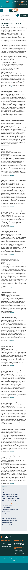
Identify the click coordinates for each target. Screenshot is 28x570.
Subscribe (24, 15)
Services (7, 19)
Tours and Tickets (6, 507)
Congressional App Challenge (9, 524)
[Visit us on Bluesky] (2, 3)
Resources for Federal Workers (9, 520)
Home (2, 19)
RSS (14, 560)
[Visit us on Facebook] (2, 4)
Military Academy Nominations (9, 516)
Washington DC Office (6, 540)
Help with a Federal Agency (8, 489)
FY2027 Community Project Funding (10, 494)
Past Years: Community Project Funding (13, 20)
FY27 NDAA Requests (7, 505)
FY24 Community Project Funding (9, 500)
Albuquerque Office (19, 540)
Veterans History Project (7, 522)
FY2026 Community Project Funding (10, 496)
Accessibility (23, 557)
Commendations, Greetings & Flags (10, 509)
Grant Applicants (6, 511)
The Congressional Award (8, 527)
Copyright (4, 557)
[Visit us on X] (2, 1)
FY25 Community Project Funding (9, 503)
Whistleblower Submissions (8, 529)
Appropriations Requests (8, 492)
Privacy (10, 557)
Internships (4, 513)
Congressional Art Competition (9, 518)
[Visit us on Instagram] (2, 6)
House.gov (15, 557)
